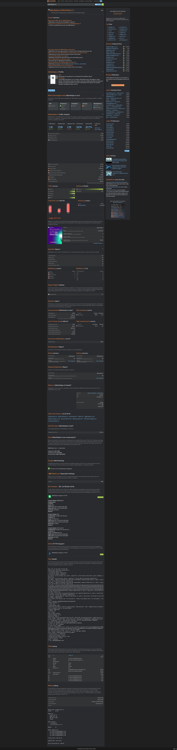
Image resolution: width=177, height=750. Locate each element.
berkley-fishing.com (63, 416)
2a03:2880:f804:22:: (111, 139)
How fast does (60, 426)
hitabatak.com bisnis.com (113, 113)
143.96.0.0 (108, 146)
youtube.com (123, 27)
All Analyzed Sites (81, 748)
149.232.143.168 (110, 132)
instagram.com (123, 29)
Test (102, 554)
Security (85, 103)
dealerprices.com (110, 62)
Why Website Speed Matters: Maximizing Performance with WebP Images (119, 161)
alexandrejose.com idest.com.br (115, 93)
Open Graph (98, 107)
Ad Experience (56, 347)
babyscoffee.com (52, 416)
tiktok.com (111, 32)
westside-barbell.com (53, 421)
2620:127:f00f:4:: (75, 64)
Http (52, 559)
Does (62, 437)
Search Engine (56, 285)
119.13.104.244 (109, 136)
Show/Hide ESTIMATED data (116, 182)
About (94, 748)
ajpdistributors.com (89, 416)
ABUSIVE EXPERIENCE (89, 1)
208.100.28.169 (110, 143)
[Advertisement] (76, 37)
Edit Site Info (51, 90)
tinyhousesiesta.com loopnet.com (115, 108)
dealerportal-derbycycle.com (113, 53)
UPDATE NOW (117, 13)
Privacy (90, 748)
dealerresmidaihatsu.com (112, 55)
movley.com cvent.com (112, 115)
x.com (110, 31)
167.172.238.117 (110, 127)
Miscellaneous (98, 103)
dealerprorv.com (110, 66)
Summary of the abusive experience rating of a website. (61, 369)
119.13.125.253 (109, 134)
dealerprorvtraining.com (112, 48)
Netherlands (83, 205)
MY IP (101, 1)
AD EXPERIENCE (81, 1)
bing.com (111, 34)
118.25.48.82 (109, 125)
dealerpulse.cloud (110, 50)
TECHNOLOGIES (96, 1)
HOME (59, 1)
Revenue (53, 301)
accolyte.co (109, 60)
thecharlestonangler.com (90, 419)
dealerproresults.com (111, 59)
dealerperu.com (110, 57)
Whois (53, 686)
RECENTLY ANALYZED (69, 1)
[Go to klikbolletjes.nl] (73, 10)
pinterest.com (112, 40)
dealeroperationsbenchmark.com (114, 67)
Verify (56, 544)
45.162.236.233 (110, 144)
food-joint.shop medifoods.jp (114, 105)
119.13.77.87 (109, 137)
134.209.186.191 (110, 129)
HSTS (85, 105)
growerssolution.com (66, 419)
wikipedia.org (112, 38)
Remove (111, 190)
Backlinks (54, 249)
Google (56, 461)
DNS (52, 646)
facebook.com (112, 29)
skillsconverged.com (78, 419)
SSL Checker (61, 487)
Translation (74, 103)
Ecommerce (63, 103)
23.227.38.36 (83, 64)
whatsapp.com (123, 40)
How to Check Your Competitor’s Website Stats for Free (120, 173)
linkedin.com (123, 34)
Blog (87, 748)
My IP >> (127, 150)
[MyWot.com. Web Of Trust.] (50, 473)
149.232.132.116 (110, 131)
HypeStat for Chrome (118, 85)
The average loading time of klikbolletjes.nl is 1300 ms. (61, 428)
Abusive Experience (58, 367)
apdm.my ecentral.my (112, 110)
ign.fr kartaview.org (111, 117)
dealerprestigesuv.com (112, 47)
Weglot (74, 105)
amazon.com (123, 31)
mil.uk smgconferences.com (113, 98)
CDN (50, 103)
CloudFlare (52, 105)
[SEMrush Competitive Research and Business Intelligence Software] (54, 218)
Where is (59, 385)
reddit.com (122, 32)
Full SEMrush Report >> (98, 243)
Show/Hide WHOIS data (115, 187)
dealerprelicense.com (111, 71)
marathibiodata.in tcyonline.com (115, 112)
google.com (112, 27)
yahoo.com (123, 36)
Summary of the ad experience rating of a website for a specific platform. (65, 349)
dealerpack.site (110, 69)
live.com (122, 38)
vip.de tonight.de (111, 100)
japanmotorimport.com (54, 419)
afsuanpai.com (110, 64)
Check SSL (100, 497)
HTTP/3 (96, 105)
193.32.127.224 (109, 141)
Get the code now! (117, 202)
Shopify (63, 105)
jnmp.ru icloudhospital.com (113, 107)
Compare (99, 4)
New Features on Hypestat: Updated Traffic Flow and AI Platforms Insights (119, 167)
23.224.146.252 (110, 124)
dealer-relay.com (110, 52)
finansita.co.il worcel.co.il (113, 101)
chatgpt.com (112, 36)
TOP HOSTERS (75, 1)
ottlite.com (81, 416)
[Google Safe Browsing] (49, 469)
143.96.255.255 (110, 148)
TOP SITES (62, 1)
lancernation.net (73, 416)
